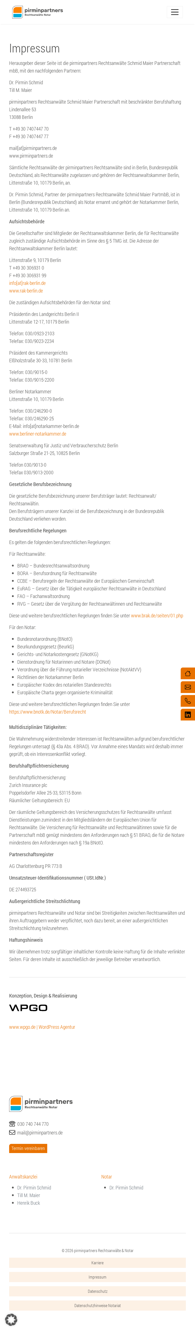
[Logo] (37, 12)
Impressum (97, 1277)
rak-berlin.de (34, 283)
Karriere (97, 1262)
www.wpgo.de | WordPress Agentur (42, 1026)
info (12, 283)
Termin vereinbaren (28, 1148)
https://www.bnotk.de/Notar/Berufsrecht (47, 711)
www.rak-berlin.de (26, 290)
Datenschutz (97, 1291)
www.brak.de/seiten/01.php (157, 615)
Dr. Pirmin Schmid (34, 1187)
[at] (19, 283)
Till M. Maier (28, 1195)
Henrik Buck (28, 1202)
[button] (11, 1320)
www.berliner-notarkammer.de (37, 433)
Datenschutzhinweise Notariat (97, 1305)
